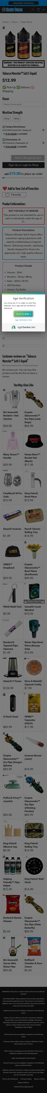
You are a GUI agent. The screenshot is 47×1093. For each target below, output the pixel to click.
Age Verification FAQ (23, 320)
